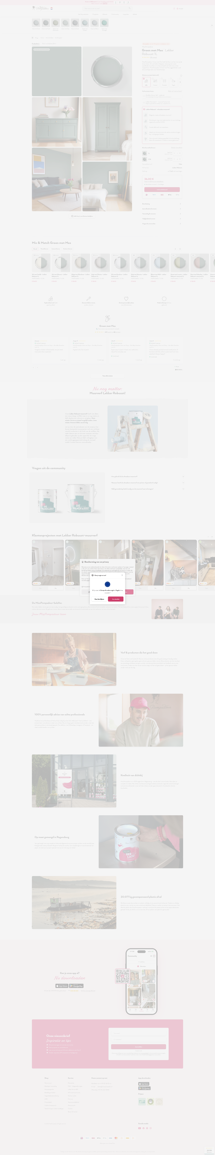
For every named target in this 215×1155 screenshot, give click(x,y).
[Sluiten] (122, 575)
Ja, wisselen (115, 599)
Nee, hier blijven (99, 599)
